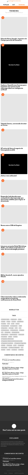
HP (16, 328)
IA (20, 328)
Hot (13, 4)
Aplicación (14, 319)
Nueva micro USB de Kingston (11, 225)
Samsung (10, 345)
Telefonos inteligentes (14, 347)
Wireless (21, 349)
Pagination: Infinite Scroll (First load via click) (12, 341)
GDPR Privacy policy (19, 473)
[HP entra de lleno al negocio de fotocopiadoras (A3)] (14, 138)
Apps (9, 321)
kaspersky (8, 332)
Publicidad (5, 363)
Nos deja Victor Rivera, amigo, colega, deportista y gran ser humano (13, 368)
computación (14, 325)
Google (11, 328)
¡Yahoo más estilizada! (9, 176)
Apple (3, 321)
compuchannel (5, 325)
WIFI (9, 349)
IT (2, 332)
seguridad (21, 345)
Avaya (14, 321)
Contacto (11, 473)
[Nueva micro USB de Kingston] (14, 214)
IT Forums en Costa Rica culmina (11, 360)
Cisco (18, 323)
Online (15, 336)
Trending (21, 4)
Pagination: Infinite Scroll (7, 338)
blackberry (20, 321)
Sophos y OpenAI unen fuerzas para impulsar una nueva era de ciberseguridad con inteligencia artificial (13, 87)
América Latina (5, 319)
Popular (6, 4)
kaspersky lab (16, 332)
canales (4, 323)
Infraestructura (5, 330)
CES (13, 323)
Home (5, 473)
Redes (3, 345)
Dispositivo (4, 328)
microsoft (22, 334)
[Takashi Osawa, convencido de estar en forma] (14, 108)
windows (15, 349)
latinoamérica (14, 334)
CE (9, 323)
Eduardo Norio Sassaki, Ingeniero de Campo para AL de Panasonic (14, 39)
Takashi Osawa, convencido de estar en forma (14, 124)
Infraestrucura (14, 330)
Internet (22, 330)
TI (22, 347)
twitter (3, 349)
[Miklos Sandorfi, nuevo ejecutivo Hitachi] (14, 263)
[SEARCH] (26, 7)
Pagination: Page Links (20, 343)
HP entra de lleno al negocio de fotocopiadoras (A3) (12, 149)
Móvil (10, 336)
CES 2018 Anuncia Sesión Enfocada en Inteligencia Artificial (12, 379)
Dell (21, 325)
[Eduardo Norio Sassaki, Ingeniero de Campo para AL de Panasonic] (14, 27)
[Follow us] (24, 7)
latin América (5, 334)
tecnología (4, 347)
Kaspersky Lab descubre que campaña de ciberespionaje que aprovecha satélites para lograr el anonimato (13, 199)
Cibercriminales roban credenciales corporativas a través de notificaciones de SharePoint (13, 298)
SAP (15, 345)
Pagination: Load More (7, 343)
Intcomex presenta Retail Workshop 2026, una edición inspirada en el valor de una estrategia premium (13, 248)
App (20, 319)
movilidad (4, 336)
